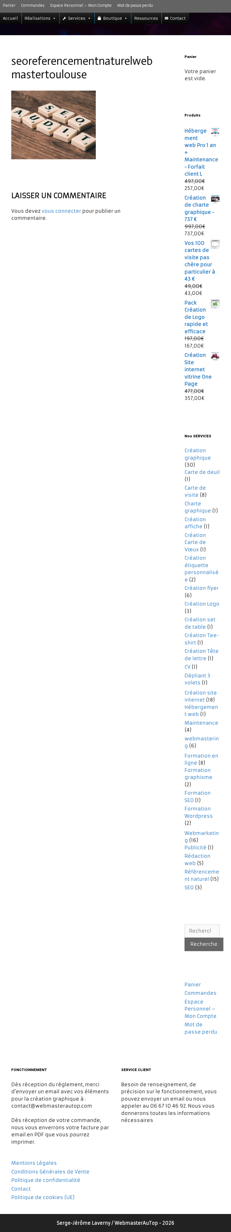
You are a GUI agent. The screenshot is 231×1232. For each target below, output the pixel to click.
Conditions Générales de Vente (50, 1172)
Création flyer (202, 588)
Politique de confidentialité (45, 1180)
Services (76, 18)
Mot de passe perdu (135, 5)
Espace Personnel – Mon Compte (81, 5)
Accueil (10, 18)
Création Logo (202, 604)
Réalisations (37, 18)
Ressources (146, 18)
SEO (189, 887)
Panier (9, 5)
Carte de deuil (202, 472)
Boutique (112, 18)
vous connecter (61, 211)
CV (187, 667)
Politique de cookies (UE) (43, 1197)
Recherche (203, 944)
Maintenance (201, 723)
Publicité (195, 848)
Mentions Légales (34, 1163)
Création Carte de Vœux (195, 542)
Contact (178, 18)
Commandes (33, 5)
